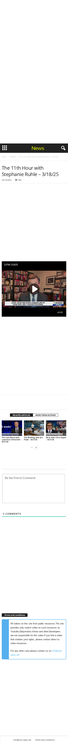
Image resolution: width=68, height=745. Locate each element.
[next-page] (36, 447)
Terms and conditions (45, 739)
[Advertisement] (34, 35)
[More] (37, 404)
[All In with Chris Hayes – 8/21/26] (56, 428)
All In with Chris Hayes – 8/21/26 (56, 438)
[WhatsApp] (29, 404)
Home (4, 156)
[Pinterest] (21, 404)
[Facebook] (5, 404)
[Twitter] (13, 404)
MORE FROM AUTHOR (45, 415)
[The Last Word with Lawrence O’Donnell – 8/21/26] (12, 428)
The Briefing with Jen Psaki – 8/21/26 (33, 438)
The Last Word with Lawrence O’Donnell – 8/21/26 (12, 439)
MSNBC (13, 156)
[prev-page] (32, 447)
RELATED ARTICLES (21, 415)
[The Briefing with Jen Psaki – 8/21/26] (34, 428)
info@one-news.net (22, 739)
